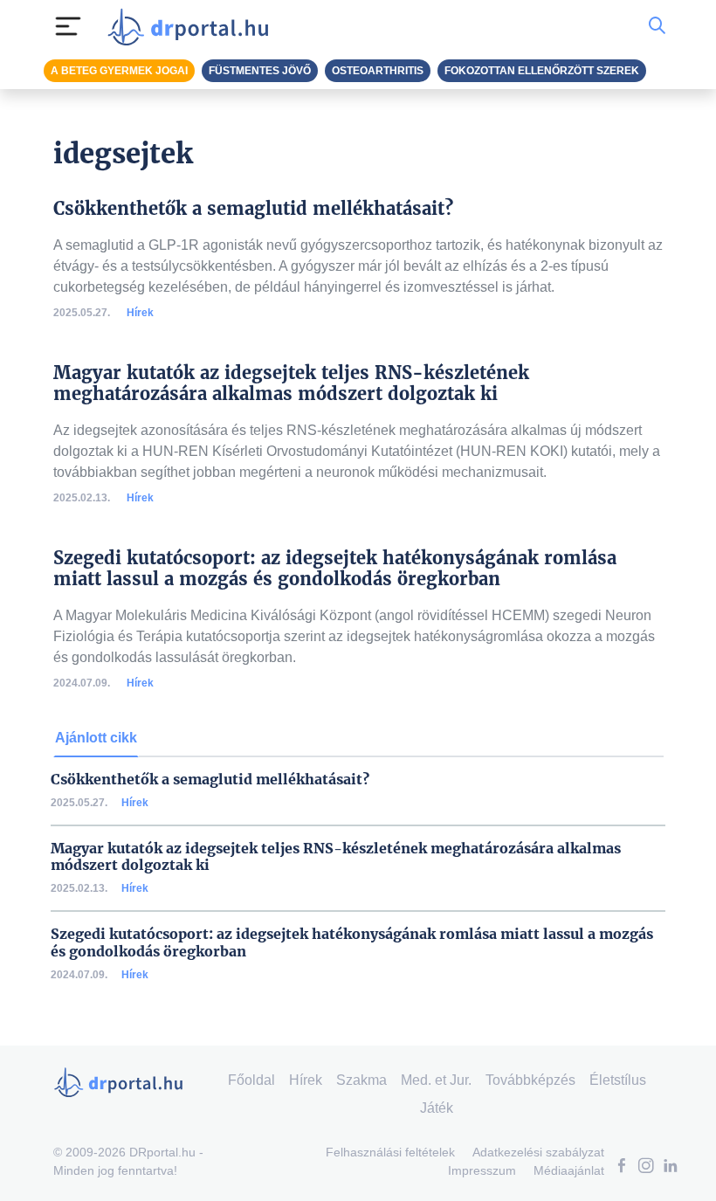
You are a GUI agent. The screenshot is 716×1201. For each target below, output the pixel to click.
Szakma (361, 1080)
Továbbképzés (530, 1080)
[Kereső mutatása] (657, 26)
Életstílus (617, 1080)
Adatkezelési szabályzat (538, 1152)
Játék (436, 1108)
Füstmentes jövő (260, 71)
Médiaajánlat (569, 1170)
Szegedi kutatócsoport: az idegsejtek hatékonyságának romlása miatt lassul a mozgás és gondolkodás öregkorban (352, 942)
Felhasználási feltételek (390, 1152)
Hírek (140, 313)
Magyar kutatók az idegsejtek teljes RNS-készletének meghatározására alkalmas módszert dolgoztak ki (336, 856)
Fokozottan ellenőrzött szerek (541, 71)
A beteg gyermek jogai (119, 71)
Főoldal (251, 1080)
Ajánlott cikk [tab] (96, 737)
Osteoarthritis (377, 71)
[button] (621, 1167)
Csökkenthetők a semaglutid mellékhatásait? (210, 779)
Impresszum (482, 1170)
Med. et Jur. (436, 1080)
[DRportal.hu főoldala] (193, 26)
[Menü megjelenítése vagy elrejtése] (68, 26)
